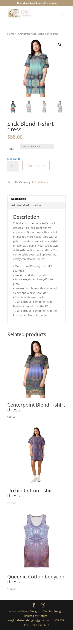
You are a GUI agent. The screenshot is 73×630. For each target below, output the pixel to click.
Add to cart (35, 165)
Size (11, 149)
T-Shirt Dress (23, 33)
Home (10, 33)
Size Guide (14, 158)
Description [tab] (18, 199)
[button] (59, 44)
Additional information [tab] (26, 205)
